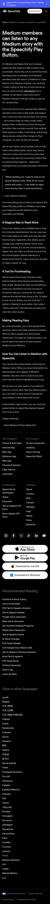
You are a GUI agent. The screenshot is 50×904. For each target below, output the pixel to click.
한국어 (5, 758)
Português (7, 816)
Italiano (5, 750)
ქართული (7, 824)
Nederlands (8, 728)
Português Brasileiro (12, 772)
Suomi (5, 736)
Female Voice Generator (14, 617)
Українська (7, 780)
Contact (30, 493)
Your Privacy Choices (16, 894)
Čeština (6, 719)
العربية (5, 697)
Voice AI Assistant (11, 603)
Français (6, 732)
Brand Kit (30, 524)
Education (7, 501)
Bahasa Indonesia (10, 860)
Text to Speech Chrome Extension (19, 652)
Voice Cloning (33, 452)
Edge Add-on (8, 469)
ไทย (4, 798)
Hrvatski (6, 842)
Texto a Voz (7, 669)
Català (5, 868)
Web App (6, 460)
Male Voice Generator (13, 621)
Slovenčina (7, 829)
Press (29, 520)
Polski (5, 767)
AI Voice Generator (35, 443)
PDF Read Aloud (10, 661)
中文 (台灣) (7, 710)
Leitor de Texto (9, 674)
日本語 (5, 754)
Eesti (4, 838)
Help (28, 511)
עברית (5, 855)
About (29, 489)
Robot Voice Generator (13, 630)
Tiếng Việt (7, 807)
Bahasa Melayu (9, 873)
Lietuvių (6, 851)
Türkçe (5, 802)
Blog (28, 498)
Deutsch (6, 741)
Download (7, 474)
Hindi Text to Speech (12, 656)
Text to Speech (9, 438)
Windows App (9, 456)
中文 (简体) (7, 706)
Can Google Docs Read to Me (17, 647)
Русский (6, 776)
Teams (5, 497)
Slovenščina (8, 833)
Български (7, 820)
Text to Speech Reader (13, 612)
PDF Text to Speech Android (16, 608)
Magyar (6, 701)
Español (6, 785)
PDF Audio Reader (11, 643)
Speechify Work (34, 456)
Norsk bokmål (9, 763)
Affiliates (30, 507)
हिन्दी (4, 745)
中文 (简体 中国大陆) (12, 714)
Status (29, 515)
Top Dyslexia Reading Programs (18, 625)
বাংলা (4, 864)
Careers (30, 502)
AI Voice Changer (11, 639)
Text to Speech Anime (13, 634)
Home (5, 22)
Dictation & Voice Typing (14, 599)
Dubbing (30, 447)
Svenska (6, 794)
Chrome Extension (11, 465)
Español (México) (11, 789)
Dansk (5, 723)
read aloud (29, 91)
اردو (4, 877)
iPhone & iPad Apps (12, 443)
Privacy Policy (8, 899)
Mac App (6, 452)
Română (6, 811)
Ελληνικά (6, 846)
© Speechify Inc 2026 (26, 899)
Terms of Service (36, 893)
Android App (8, 447)
